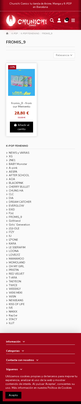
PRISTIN (14, 270)
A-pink (13, 168)
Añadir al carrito (23, 127)
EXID (12, 209)
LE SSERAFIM (17, 247)
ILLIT (11, 323)
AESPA (13, 171)
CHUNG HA (16, 190)
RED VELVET (16, 274)
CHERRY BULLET (19, 187)
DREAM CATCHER (20, 202)
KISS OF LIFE (17, 304)
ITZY (11, 232)
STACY (13, 319)
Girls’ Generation (19, 224)
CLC (11, 194)
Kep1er (13, 315)
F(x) (11, 213)
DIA (11, 198)
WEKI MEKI (15, 292)
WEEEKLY (15, 289)
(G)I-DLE (14, 228)
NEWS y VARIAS (19, 153)
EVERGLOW (16, 206)
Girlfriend (14, 221)
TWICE (13, 285)
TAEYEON (15, 281)
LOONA (14, 251)
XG (11, 156)
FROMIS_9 (15, 217)
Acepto (13, 395)
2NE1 (12, 160)
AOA (12, 179)
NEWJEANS (16, 300)
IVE (11, 308)
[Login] (59, 20)
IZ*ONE (13, 240)
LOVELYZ (14, 255)
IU (10, 236)
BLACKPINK (16, 183)
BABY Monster (18, 164)
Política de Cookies (59, 388)
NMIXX (13, 311)
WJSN (12, 296)
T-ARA (13, 277)
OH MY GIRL (16, 266)
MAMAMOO (16, 258)
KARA (12, 243)
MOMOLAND (17, 262)
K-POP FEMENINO (17, 146)
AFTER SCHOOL (19, 175)
